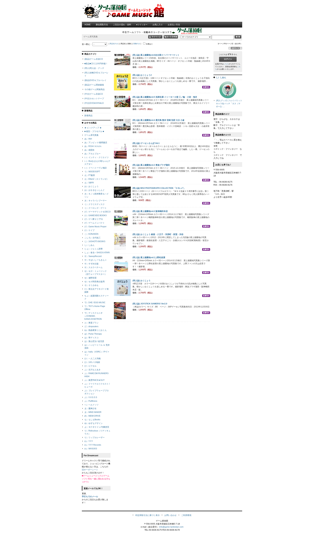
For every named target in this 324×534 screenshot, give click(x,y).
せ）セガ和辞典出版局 (94, 281)
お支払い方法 (174, 24)
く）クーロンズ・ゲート (95, 208)
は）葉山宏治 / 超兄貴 (94, 341)
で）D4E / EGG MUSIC (94, 302)
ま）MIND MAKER (92, 412)
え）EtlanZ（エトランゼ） (96, 179)
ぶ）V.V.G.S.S (90, 397)
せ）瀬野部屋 (90, 278)
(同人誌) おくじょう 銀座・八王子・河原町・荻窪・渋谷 (157, 234)
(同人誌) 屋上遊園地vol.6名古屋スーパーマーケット (155, 55)
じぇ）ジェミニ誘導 (93, 249)
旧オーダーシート (90, 470)
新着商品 (88, 115)
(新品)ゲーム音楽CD (93, 59)
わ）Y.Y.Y (88, 441)
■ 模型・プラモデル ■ (94, 131)
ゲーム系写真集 (91, 135)
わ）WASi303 (90, 448)
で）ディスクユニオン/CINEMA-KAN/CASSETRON (93, 316)
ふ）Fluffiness (90, 401)
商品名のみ (114, 44)
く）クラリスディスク (94, 204)
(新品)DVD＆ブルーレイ (95, 80)
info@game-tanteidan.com (171, 527)
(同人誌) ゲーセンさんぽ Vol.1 (146, 143)
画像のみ (136, 44)
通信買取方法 (102, 24)
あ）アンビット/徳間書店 (95, 142)
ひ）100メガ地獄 (92, 362)
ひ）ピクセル (90, 366)
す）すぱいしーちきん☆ (95, 260)
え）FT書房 (89, 175)
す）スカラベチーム (93, 267)
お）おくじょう (91, 186)
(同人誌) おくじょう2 (142, 75)
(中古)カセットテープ (94, 98)
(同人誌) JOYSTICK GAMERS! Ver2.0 (149, 304)
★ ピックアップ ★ (93, 128)
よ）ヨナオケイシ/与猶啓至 (96, 427)
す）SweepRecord (93, 256)
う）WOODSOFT (92, 171)
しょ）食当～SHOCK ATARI (97, 252)
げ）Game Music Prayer (95, 226)
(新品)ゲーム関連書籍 (94, 85)
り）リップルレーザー (94, 437)
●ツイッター (141, 24)
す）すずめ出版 (91, 264)
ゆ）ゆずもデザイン (93, 423)
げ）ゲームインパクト (94, 223)
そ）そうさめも (91, 285)
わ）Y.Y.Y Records (92, 445)
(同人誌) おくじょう (141, 280)
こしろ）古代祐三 (92, 238)
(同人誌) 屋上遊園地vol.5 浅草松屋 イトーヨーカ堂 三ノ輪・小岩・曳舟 (164, 97)
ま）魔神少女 (90, 408)
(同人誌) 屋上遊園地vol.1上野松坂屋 (148, 257)
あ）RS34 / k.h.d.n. (93, 146)
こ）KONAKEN (91, 234)
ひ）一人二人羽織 (92, 358)
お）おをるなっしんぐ (94, 190)
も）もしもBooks (92, 419)
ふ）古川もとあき (92, 369)
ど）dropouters (91, 326)
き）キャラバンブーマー (95, 200)
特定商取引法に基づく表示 (147, 515)
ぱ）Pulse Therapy (93, 334)
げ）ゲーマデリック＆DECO (97, 212)
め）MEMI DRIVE (92, 416)
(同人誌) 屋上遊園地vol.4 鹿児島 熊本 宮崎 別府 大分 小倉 (158, 120)
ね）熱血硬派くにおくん (95, 330)
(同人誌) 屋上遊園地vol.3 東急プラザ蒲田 (151, 165)
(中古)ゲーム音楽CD (93, 94)
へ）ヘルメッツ (91, 405)
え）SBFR (89, 183)
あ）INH (88, 139)
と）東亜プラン (91, 323)
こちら (226, 64)
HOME (88, 24)
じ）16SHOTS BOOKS (94, 241)
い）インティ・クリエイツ (96, 157)
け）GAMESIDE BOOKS (95, 215)
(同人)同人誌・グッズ (94, 68)
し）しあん (89, 245)
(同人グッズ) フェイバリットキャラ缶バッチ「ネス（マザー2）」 (229, 103)
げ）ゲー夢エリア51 (93, 219)
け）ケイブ (89, 230)
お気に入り (158, 24)
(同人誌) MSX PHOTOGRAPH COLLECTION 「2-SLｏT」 (158, 188)
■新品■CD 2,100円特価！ (96, 63)
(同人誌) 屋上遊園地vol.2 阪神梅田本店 (150, 211)
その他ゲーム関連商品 (94, 89)
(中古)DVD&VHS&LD (94, 103)
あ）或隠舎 (89, 150)
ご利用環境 (186, 515)
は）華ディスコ (91, 337)
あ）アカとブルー (92, 154)
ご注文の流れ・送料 (122, 24)
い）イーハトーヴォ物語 (95, 168)
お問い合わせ (170, 515)
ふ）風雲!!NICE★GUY (94, 380)
